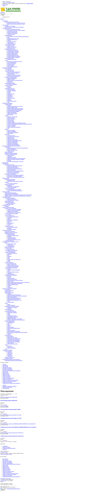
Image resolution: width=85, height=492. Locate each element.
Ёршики (9, 218)
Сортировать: (3, 393)
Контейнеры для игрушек (10, 179)
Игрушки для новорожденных (11, 77)
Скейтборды (9, 287)
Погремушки (10, 81)
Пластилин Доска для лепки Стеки (14, 300)
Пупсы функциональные (12, 66)
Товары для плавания (9, 262)
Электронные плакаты (11, 101)
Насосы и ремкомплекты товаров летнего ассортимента (18, 282)
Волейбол (9, 256)
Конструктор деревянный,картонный (14, 165)
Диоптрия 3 (9, 356)
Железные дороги (10, 138)
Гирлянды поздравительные (12, 235)
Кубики (8, 92)
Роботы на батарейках (11, 131)
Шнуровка (9, 100)
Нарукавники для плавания (12, 266)
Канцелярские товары (9, 292)
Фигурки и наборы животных (11, 154)
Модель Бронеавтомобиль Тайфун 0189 (8, 400)
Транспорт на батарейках (12, 142)
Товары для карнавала (9, 204)
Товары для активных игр (10, 252)
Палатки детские (8, 247)
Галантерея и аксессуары (12, 31)
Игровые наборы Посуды (12, 54)
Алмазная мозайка (11, 321)
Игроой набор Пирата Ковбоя (13, 111)
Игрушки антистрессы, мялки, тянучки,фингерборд (17, 147)
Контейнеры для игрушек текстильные (15, 181)
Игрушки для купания (9, 70)
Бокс (8, 255)
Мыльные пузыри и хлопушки (11, 232)
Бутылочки (9, 217)
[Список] (0, 396)
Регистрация (5, 4)
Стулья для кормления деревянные (14, 189)
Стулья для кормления (9, 188)
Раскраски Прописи (11, 305)
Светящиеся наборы (11, 237)
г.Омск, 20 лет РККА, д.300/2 (8, 2)
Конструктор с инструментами (13, 171)
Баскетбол (9, 254)
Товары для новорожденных (8, 207)
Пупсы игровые (10, 65)
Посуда (8, 221)
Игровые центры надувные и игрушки (15, 280)
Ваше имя (2, 486)
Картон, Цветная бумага (12, 296)
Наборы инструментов (11, 112)
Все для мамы (5, 25)
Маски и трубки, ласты (12, 264)
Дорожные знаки (10, 137)
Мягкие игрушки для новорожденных (14, 80)
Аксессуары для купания (12, 227)
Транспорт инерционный (12, 141)
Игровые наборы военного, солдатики (15, 106)
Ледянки (9, 268)
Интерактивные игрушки (10, 83)
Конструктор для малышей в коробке (14, 176)
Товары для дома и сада (9, 357)
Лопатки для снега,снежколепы (13, 269)
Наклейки (9, 236)
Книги (6, 303)
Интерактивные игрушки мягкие (11, 193)
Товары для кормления (9, 215)
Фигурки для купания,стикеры (13, 76)
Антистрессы (7, 146)
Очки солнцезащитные (9, 246)
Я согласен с (11, 488)
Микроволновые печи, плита (13, 38)
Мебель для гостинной (11, 46)
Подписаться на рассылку (5, 478)
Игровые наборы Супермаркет (13, 57)
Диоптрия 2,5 (10, 355)
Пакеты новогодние (11, 203)
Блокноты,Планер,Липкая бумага (14, 294)
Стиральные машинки (11, 41)
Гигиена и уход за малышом (10, 208)
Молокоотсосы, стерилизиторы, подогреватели (14, 27)
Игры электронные (9, 152)
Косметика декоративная (12, 32)
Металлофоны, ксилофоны (12, 316)
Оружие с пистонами (11, 125)
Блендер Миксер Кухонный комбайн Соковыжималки (18, 36)
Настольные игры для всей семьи (14, 338)
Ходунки (9, 214)
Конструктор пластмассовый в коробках (15, 170)
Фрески (8, 334)
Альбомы (9, 293)
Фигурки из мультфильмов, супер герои (15, 161)
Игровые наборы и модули (10, 48)
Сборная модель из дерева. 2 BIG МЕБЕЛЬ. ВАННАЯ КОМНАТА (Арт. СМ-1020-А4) (18, 427)
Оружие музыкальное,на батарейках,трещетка (16, 122)
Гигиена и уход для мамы (10, 26)
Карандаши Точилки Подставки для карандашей (17, 295)
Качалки (9, 86)
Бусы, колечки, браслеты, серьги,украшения (16, 30)
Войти (4, 5)
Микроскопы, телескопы (12, 337)
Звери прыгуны (10, 69)
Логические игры (10, 93)
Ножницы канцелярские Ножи (13, 299)
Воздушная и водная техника (13, 136)
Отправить (3, 489)
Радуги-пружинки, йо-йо (12, 150)
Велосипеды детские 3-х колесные (12, 21)
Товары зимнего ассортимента (11, 267)
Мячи (6, 242)
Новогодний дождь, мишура (13, 200)
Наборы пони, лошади (11, 59)
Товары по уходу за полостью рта (14, 212)
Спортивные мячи (11, 245)
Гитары (8, 314)
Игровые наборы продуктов (13, 55)
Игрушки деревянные (11, 90)
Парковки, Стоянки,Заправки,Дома (14, 140)
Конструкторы (5, 163)
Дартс (8, 257)
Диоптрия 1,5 (10, 353)
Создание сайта (3, 480)
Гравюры (9, 325)
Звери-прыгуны (8, 68)
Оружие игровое (10, 120)
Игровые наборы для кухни (12, 51)
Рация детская (10, 114)
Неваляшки (9, 94)
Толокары (9, 87)
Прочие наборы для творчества (13, 331)
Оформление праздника (10, 233)
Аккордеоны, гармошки (12, 312)
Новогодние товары (7, 196)
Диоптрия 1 (9, 352)
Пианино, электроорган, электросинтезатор (16, 319)
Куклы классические (11, 63)
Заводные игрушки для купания (13, 71)
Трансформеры (10, 133)
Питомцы (9, 160)
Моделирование (10, 327)
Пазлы (6, 344)
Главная (4, 385)
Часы (6, 349)
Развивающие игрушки (9, 88)
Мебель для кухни (11, 47)
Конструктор (5, 162)
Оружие (6, 115)
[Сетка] (2, 396)
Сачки (8, 286)
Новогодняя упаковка (9, 202)
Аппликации (10, 322)
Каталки (9, 91)
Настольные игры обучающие (13, 339)
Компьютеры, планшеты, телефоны (12, 306)
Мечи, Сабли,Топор (11, 118)
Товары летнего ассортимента (11, 275)
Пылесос (9, 40)
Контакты (5, 449)
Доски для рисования (9, 290)
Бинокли (9, 105)
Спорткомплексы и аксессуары (11, 250)
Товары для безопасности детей (11, 213)
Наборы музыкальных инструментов (14, 318)
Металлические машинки (12, 139)
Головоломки (7, 289)
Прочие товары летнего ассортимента (14, 283)
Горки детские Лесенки (12, 279)
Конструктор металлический (13, 167)
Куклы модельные (11, 64)
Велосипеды (5, 20)
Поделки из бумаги (11, 330)
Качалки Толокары (8, 85)
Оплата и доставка (6, 447)
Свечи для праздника (11, 238)
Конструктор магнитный (12, 166)
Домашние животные (11, 157)
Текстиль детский (6, 205)
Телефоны (9, 308)
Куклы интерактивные (11, 62)
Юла (8, 102)
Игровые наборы (8, 104)
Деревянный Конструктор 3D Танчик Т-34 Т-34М (10, 418)
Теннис (8, 260)
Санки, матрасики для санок (13, 271)
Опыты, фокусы (10, 342)
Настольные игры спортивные (13, 341)
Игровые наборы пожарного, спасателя (15, 108)
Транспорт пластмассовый (12, 143)
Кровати (6, 182)
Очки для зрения (8, 351)
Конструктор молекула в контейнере (14, 168)
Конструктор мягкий (11, 169)
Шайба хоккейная (10, 274)
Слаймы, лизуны (10, 151)
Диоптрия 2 (9, 354)
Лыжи (8, 270)
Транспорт (7, 134)
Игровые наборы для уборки (13, 52)
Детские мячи (10, 244)
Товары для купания (9, 226)
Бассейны (9, 276)
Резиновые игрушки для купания (14, 75)
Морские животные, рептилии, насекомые (15, 159)
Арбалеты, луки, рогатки (12, 116)
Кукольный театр (8, 309)
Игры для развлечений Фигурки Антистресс (11, 145)
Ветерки (9, 277)
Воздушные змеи (10, 278)
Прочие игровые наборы (12, 113)
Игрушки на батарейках (12, 84)
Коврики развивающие (11, 78)
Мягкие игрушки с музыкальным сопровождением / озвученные (18, 195)
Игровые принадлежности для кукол (14, 61)
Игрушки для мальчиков (7, 103)
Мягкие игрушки (6, 191)
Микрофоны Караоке (11, 317)
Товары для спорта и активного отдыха (10, 241)
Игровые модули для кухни (12, 50)
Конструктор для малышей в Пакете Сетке (15, 177)
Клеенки (6, 206)
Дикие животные (10, 155)
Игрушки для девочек (7, 28)
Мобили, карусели (11, 79)
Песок (8, 329)
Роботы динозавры (11, 130)
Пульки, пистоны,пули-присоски (13, 127)
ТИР (8, 128)
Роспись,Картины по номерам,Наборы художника (17, 332)
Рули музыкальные (11, 97)
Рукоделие (9, 333)
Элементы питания (9, 358)
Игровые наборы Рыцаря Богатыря (14, 110)
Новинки (2, 18)
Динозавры (9, 156)
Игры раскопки (10, 336)
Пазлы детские (10, 346)
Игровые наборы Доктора (12, 53)
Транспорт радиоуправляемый (13, 144)
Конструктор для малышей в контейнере (15, 175)
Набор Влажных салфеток (12, 211)
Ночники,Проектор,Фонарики (11, 153)
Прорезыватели (10, 222)
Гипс (8, 324)
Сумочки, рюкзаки (11, 34)
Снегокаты (9, 272)
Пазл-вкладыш (10, 95)
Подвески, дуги (10, 82)
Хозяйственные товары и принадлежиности (11, 359)
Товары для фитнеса (11, 251)
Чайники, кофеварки (11, 43)
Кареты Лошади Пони (9, 58)
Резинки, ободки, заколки (12, 33)
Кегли (8, 258)
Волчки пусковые (10, 117)
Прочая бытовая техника (12, 39)
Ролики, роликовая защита (12, 284)
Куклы (6, 60)
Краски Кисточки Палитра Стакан (14, 297)
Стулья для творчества (11, 187)
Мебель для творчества (9, 184)
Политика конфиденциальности (9, 448)
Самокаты (9, 285)
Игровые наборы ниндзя (12, 107)
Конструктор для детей (9, 164)
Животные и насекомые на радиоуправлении (16, 158)
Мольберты (9, 185)
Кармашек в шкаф (11, 180)
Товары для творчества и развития (9, 288)
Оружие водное (10, 119)
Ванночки (9, 228)
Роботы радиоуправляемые (12, 132)
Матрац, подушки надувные (13, 265)
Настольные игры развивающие (13, 340)
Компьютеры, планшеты (12, 307)
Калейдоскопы (8, 291)
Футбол (8, 261)
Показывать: (2, 395)
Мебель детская (6, 178)
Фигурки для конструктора (12, 172)
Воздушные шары (10, 234)
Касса (8, 37)
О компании (5, 446)
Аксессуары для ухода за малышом (14, 209)
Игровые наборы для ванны (12, 72)
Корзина (2, 14)
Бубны (8, 313)
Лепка (8, 326)
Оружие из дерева (11, 121)
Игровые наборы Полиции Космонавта (15, 109)
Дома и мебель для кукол (10, 44)
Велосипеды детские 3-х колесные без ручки (16, 22)
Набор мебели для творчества (13, 186)
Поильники (9, 220)
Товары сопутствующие (7, 350)
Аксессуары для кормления (12, 216)
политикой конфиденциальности (13, 488)
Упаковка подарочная (9, 240)
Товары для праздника (7, 230)
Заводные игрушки (11, 89)
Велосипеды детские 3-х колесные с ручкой (16, 23)
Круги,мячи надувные (11, 263)
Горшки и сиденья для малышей (13, 210)
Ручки (8, 301)
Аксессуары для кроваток (12, 183)
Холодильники (10, 42)
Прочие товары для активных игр (14, 259)
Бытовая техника (8, 35)
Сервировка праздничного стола (13, 239)
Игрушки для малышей (7, 67)
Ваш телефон (3, 487)
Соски (8, 225)
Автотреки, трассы (11, 135)
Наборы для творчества (9, 320)
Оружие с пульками (11, 126)
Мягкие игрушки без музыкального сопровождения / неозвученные (18, 194)
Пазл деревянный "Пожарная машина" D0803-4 (10, 409)
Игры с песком (10, 281)
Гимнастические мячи (11, 243)
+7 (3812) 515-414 (3, 452)
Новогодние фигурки (9, 201)
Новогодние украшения (10, 197)
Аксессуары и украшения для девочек (12, 29)
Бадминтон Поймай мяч (12, 253)
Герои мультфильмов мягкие (10, 192)
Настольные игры (8, 335)
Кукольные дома (10, 45)
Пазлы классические (11, 347)
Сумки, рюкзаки (10, 302)
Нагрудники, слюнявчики (12, 219)
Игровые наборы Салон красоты (13, 56)
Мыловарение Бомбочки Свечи (13, 328)
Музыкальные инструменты (10, 311)
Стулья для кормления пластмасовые (14, 190)
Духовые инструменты (11, 315)
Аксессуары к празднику (10, 231)
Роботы (6, 129)
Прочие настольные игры (12, 343)
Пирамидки (9, 96)
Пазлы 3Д (9, 345)
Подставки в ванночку (11, 229)
